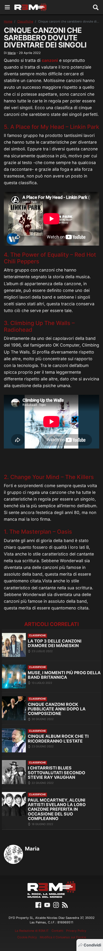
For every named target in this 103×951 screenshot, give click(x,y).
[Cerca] (96, 7)
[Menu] (7, 7)
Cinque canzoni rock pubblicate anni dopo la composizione (57, 709)
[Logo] (30, 7)
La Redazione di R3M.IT (32, 931)
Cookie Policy (27, 937)
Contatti (57, 931)
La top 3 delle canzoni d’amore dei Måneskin (54, 643)
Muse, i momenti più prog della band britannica (64, 675)
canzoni (50, 60)
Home (8, 21)
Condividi (92, 945)
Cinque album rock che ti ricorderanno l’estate (58, 738)
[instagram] (56, 904)
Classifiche (25, 21)
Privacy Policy (76, 931)
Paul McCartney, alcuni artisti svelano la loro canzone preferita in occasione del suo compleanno (57, 809)
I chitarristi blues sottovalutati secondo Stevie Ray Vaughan (56, 773)
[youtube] (47, 904)
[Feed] (65, 904)
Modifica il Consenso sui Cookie (63, 937)
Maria (12, 53)
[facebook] (38, 904)
